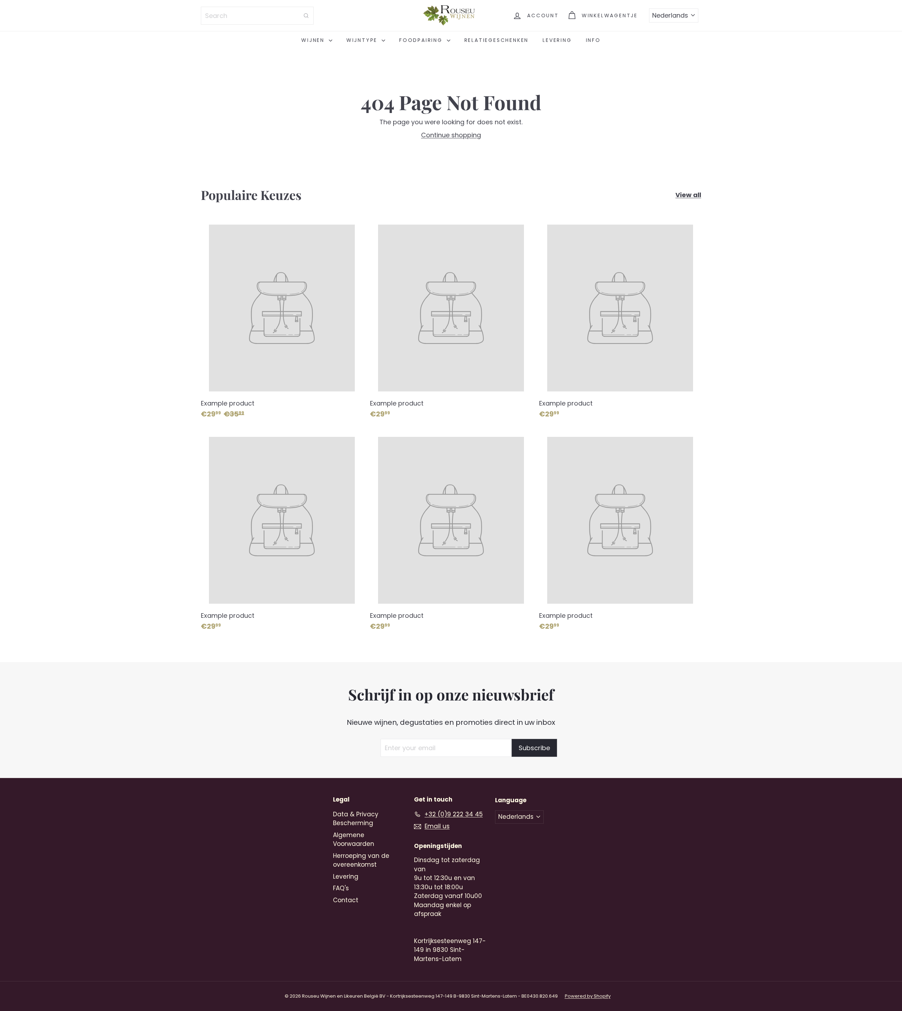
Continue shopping (451, 135)
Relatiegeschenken (496, 40)
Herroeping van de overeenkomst (361, 860)
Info (593, 40)
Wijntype (363, 40)
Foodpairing (422, 40)
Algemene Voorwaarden (353, 839)
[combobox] (257, 16)
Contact (345, 900)
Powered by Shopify (588, 996)
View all (688, 194)
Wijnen (314, 40)
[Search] (306, 16)
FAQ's (341, 888)
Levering (557, 40)
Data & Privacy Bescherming (355, 819)
